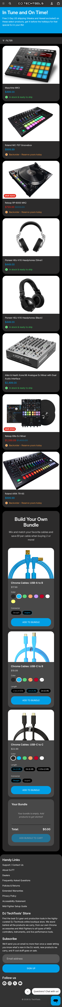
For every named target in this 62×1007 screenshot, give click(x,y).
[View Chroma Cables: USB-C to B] (31, 646)
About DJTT (8, 870)
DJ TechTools (34, 999)
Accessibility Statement (14, 901)
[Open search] (10, 3)
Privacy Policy (9, 896)
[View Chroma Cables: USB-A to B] (31, 563)
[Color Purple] (36, 596)
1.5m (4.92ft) (18, 691)
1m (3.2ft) (32, 691)
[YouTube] (20, 983)
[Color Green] (24, 596)
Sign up (31, 968)
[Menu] (3, 3)
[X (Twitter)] (15, 983)
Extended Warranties (12, 890)
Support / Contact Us (12, 865)
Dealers (6, 875)
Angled (27, 613)
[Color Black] (13, 596)
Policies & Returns (11, 885)
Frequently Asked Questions (16, 880)
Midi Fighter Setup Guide (14, 906)
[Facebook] (4, 983)
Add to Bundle (31, 622)
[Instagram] (10, 983)
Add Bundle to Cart (31, 838)
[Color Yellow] (13, 601)
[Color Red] (42, 596)
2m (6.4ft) (45, 691)
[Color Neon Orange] (30, 596)
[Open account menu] (51, 3)
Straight (16, 613)
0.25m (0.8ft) (44, 769)
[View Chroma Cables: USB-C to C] (31, 725)
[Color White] (47, 596)
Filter (9, 40)
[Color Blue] (19, 596)
